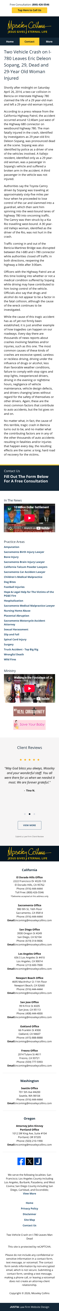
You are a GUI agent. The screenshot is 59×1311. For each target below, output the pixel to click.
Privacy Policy (29, 1208)
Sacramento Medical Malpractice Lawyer (29, 605)
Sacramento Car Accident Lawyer (24, 572)
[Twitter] (29, 1161)
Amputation (11, 547)
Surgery (9, 644)
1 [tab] (24, 814)
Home (10, 41)
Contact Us (29, 1225)
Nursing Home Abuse (17, 610)
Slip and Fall (11, 634)
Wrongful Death (14, 654)
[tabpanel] (29, 774)
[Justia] (38, 1161)
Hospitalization (13, 600)
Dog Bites (10, 582)
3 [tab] (34, 814)
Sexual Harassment (16, 629)
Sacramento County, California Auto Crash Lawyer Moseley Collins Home (29, 27)
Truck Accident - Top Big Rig (21, 649)
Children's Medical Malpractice (23, 577)
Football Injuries (14, 587)
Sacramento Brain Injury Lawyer (24, 562)
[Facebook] (21, 1161)
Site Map (29, 1219)
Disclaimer (29, 1214)
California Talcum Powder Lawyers (25, 567)
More (49, 41)
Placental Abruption (16, 615)
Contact (29, 41)
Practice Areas (14, 542)
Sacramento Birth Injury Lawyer (24, 552)
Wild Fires (10, 659)
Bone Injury (11, 557)
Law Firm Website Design (29, 1307)
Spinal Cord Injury (15, 639)
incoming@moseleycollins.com (33, 920)
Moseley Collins (40, 1293)
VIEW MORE (29, 825)
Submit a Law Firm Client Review (29, 836)
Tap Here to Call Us (29, 10)
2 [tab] (29, 814)
